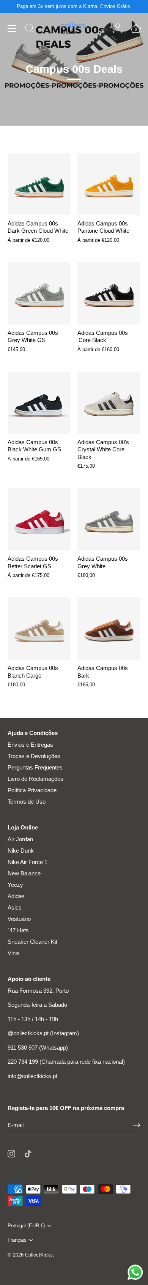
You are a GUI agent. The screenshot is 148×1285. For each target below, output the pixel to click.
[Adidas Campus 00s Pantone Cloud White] (108, 184)
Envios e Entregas (30, 744)
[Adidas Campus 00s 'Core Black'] (108, 293)
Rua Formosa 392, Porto (38, 990)
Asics (15, 907)
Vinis (14, 953)
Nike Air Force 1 (27, 862)
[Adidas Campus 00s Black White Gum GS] (39, 403)
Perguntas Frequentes (35, 767)
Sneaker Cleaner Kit (32, 941)
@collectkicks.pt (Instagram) (43, 1033)
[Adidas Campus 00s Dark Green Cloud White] (39, 184)
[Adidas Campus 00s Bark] (108, 629)
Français (17, 1240)
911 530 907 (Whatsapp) (38, 1047)
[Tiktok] (28, 1153)
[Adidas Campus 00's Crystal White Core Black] (108, 403)
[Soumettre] (136, 1125)
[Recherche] (29, 29)
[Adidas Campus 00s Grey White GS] (39, 293)
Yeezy (15, 884)
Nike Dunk (21, 850)
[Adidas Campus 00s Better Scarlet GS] (39, 519)
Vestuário (19, 919)
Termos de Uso (27, 801)
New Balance (24, 873)
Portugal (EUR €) (26, 1225)
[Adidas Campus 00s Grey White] (108, 519)
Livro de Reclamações (35, 779)
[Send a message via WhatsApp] (135, 1272)
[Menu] (12, 28)
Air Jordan (20, 839)
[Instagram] (11, 1153)
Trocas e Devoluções (34, 756)
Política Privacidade (32, 790)
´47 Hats (18, 930)
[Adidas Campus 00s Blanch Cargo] (39, 629)
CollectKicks (39, 1255)
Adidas (16, 896)
